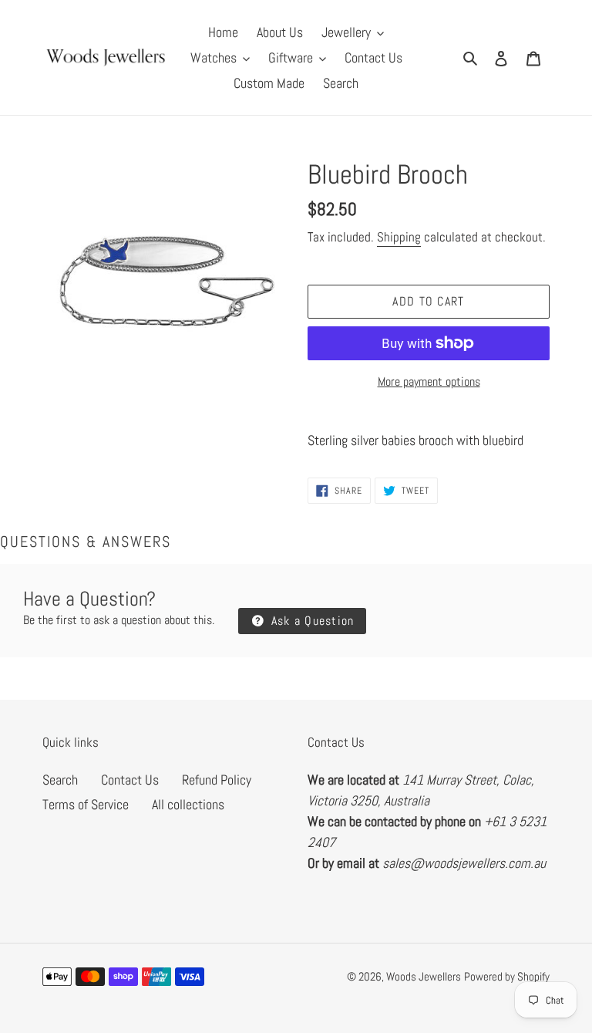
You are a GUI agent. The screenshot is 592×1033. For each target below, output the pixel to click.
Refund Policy (216, 779)
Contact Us (130, 779)
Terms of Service (85, 804)
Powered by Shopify (507, 976)
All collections (188, 804)
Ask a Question (310, 621)
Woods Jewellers (423, 976)
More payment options (429, 381)
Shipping (399, 236)
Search (60, 779)
